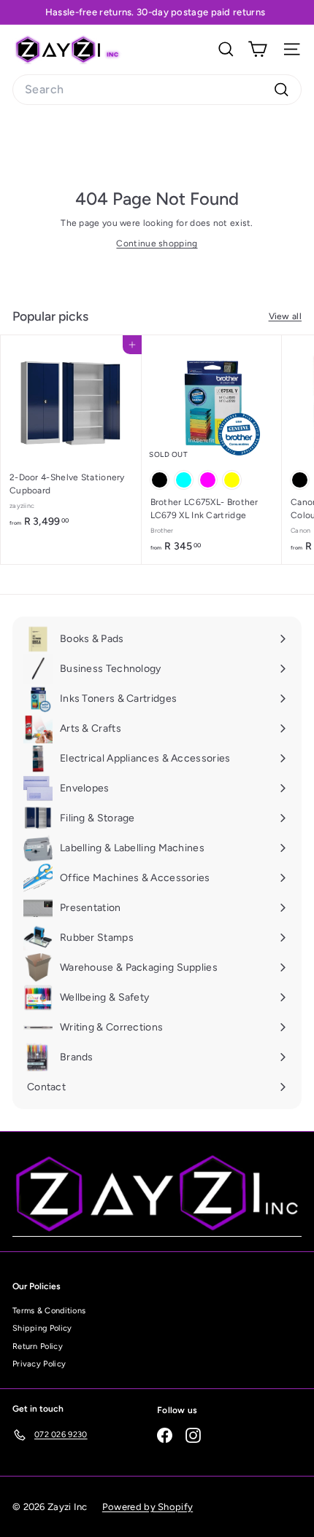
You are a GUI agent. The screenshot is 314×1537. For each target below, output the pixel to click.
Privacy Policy (39, 1364)
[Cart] (257, 49)
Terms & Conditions (48, 1310)
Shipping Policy (42, 1328)
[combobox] (157, 89)
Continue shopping (156, 243)
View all (285, 316)
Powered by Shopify (147, 1506)
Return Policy (37, 1346)
